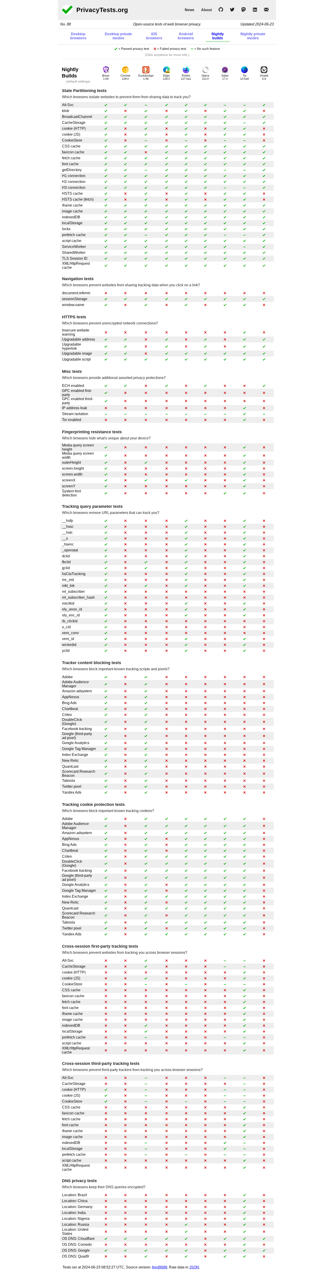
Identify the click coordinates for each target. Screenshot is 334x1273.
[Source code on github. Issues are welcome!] (221, 10)
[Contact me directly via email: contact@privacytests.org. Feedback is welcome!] (266, 10)
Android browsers (186, 36)
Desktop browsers (78, 36)
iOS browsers (154, 36)
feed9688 (159, 1267)
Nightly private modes (252, 36)
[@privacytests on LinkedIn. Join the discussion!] (255, 10)
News (189, 10)
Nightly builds (218, 36)
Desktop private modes (118, 36)
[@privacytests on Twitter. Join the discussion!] (232, 10)
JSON (194, 1267)
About (206, 10)
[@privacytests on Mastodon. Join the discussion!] (243, 10)
